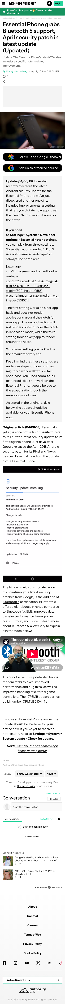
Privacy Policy (32, 944)
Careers (32, 925)
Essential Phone (23, 461)
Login (58, 3)
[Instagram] (15, 963)
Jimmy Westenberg (17, 71)
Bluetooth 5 (11, 602)
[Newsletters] (49, 963)
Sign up (56, 793)
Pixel (36, 451)
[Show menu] (3, 3)
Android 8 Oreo (10, 765)
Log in (48, 793)
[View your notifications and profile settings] (58, 819)
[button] (32, 3)
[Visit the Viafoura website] (55, 887)
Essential (48, 427)
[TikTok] (60, 963)
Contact (32, 916)
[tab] (12, 819)
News (6, 760)
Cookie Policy (33, 953)
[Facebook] (4, 963)
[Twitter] (38, 963)
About (32, 906)
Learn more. (58, 18)
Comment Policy (26, 786)
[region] (32, 841)
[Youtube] (27, 963)
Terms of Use (32, 934)
